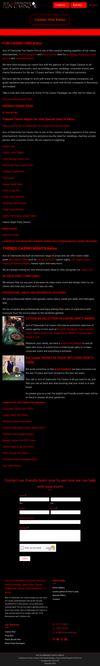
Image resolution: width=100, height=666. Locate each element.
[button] (61, 5)
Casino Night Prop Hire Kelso (18, 446)
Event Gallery (58, 588)
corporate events (24, 58)
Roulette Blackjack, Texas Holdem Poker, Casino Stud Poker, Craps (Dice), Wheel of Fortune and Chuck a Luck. (60, 333)
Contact (56, 599)
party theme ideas (18, 259)
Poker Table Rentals (13, 196)
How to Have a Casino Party (17, 99)
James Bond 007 (46, 259)
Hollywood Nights (20, 263)
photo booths (49, 54)
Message (24, 528)
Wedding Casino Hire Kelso (17, 421)
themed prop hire (28, 54)
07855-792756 (77, 32)
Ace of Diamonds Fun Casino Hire (71, 241)
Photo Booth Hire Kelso (15, 453)
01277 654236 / (62, 32)
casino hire (87, 269)
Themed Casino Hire (13, 171)
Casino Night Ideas (12, 184)
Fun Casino (8, 177)
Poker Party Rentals (13, 209)
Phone (22, 508)
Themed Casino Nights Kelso (18, 434)
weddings (72, 54)
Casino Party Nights (13, 152)
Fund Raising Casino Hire (15, 158)
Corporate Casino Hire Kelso (17, 408)
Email (54, 508)
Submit (25, 559)
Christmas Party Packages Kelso (19, 459)
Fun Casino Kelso (11, 465)
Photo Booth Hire (13, 639)
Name (23, 495)
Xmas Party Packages (15, 643)
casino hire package (71, 343)
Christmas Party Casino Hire (17, 165)
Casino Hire (8, 146)
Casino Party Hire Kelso (15, 415)
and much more (10, 234)
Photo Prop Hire (11, 190)
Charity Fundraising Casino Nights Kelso (23, 427)
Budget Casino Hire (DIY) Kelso (19, 440)
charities (82, 54)
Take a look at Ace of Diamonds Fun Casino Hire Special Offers (36, 125)
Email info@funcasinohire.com (31, 32)
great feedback (62, 369)
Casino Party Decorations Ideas (19, 215)
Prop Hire (9, 636)
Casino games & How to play (65, 591)
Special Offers (58, 595)
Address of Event (27, 518)
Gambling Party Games (14, 203)
